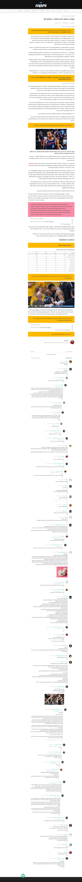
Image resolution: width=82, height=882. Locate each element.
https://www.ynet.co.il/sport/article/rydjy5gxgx (59, 828)
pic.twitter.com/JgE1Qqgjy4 (49, 221)
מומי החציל (65, 596)
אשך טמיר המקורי (64, 645)
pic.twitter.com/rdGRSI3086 (46, 327)
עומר (55, 796)
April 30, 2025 (67, 329)
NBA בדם (66, 368)
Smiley (66, 445)
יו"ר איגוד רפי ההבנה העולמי (56, 430)
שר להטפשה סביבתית (63, 552)
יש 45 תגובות (57, 23)
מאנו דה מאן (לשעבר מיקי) (62, 655)
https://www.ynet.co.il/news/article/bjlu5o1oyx (58, 837)
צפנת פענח (57, 546)
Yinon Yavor (61, 582)
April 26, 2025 (67, 224)
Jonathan (66, 504)
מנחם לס (71, 23)
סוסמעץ (66, 485)
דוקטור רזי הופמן (59, 471)
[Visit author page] (72, 342)
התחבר (32, 351)
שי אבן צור (62, 377)
